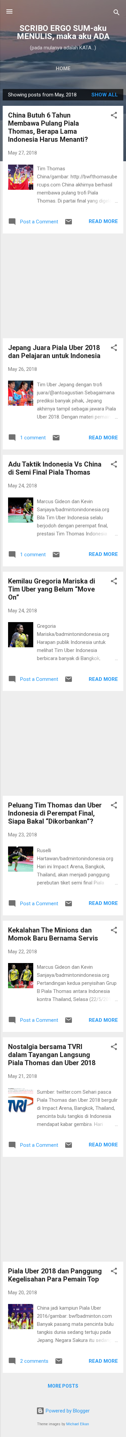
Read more (103, 221)
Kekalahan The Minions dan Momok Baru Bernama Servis (53, 934)
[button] (114, 116)
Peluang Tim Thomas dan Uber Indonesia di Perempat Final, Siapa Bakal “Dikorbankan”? (55, 813)
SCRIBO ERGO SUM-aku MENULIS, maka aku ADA (63, 32)
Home (63, 69)
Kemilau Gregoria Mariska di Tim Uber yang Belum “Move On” (51, 589)
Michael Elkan (77, 1424)
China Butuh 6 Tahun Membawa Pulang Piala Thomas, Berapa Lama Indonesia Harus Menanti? (48, 127)
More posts (63, 1386)
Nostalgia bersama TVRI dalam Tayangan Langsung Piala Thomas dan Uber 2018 (51, 1055)
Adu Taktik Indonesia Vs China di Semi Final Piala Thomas (54, 468)
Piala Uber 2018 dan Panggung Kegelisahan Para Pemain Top (55, 1275)
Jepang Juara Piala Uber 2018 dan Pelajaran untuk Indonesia (54, 352)
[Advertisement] (63, 286)
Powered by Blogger (67, 1411)
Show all (104, 95)
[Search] (117, 13)
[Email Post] (69, 224)
